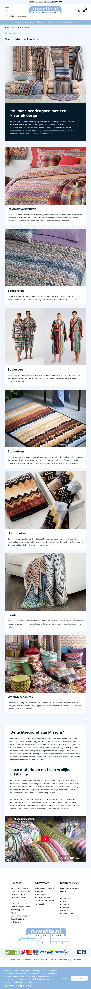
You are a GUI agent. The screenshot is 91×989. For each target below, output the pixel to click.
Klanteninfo (65, 898)
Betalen (63, 902)
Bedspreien (15, 290)
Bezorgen (64, 905)
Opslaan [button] (65, 978)
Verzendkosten (66, 914)
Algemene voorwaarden (20, 960)
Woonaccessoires (20, 697)
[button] (5, 985)
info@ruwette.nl (21, 916)
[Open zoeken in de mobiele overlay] (45, 16)
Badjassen (15, 369)
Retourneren (65, 908)
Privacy (36, 960)
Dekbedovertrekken (21, 209)
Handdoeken (16, 533)
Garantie (64, 911)
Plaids (11, 615)
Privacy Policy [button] (27, 982)
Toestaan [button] (79, 978)
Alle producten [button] (7, 9)
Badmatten (15, 451)
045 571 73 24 (19, 904)
